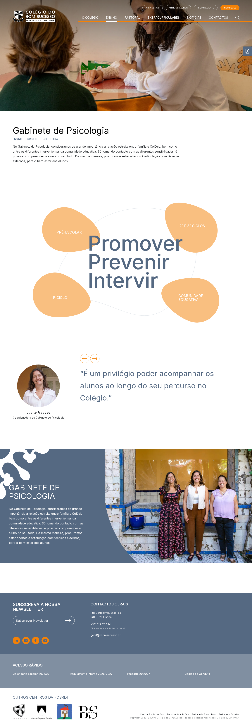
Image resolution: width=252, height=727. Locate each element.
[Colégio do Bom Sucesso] (34, 16)
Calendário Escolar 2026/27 (31, 673)
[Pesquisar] (237, 17)
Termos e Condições (178, 714)
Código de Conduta (197, 673)
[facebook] (35, 640)
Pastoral (132, 17)
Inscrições (230, 7)
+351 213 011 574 (101, 624)
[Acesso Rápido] (247, 51)
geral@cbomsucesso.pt (105, 635)
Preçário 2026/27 (138, 673)
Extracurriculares (164, 17)
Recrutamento (205, 7)
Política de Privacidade (204, 714)
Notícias (194, 17)
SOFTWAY (234, 717)
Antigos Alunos (178, 7)
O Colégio (90, 17)
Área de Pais (153, 7)
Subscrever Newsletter (32, 620)
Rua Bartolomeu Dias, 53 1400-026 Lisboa (106, 615)
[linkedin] (16, 640)
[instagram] (26, 640)
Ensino (111, 17)
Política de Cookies (229, 714)
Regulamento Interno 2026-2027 (91, 673)
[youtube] (45, 640)
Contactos (218, 17)
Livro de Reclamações (152, 714)
